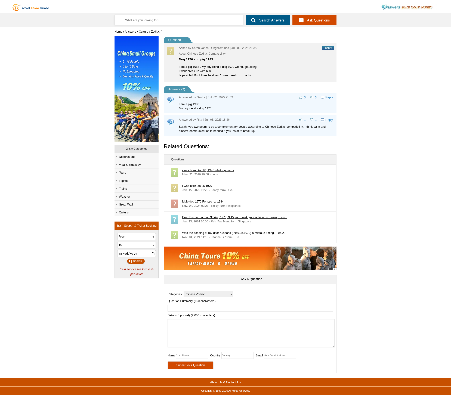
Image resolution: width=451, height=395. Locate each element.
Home (118, 31)
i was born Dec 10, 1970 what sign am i (208, 170)
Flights (123, 180)
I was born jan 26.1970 (197, 186)
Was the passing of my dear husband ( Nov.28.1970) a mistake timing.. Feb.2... (234, 233)
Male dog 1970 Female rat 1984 (203, 201)
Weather (124, 196)
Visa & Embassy (130, 164)
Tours (122, 172)
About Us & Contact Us (225, 382)
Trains (123, 188)
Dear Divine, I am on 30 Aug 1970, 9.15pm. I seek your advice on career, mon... (234, 217)
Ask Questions (318, 20)
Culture (143, 31)
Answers (130, 31)
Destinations (127, 156)
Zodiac (155, 31)
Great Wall (126, 204)
